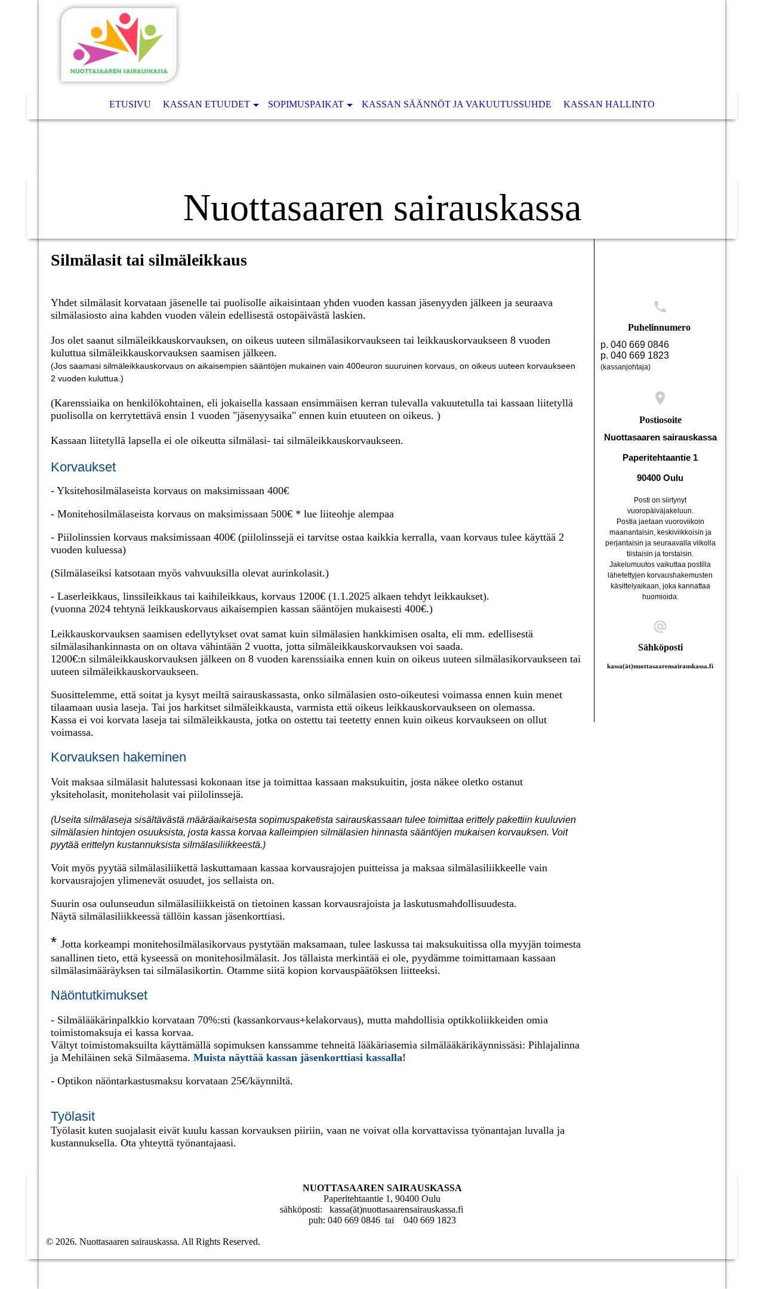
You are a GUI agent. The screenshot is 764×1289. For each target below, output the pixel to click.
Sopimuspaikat (306, 104)
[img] (382, 119)
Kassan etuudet (206, 104)
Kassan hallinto (609, 104)
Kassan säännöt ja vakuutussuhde (457, 104)
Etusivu (130, 104)
